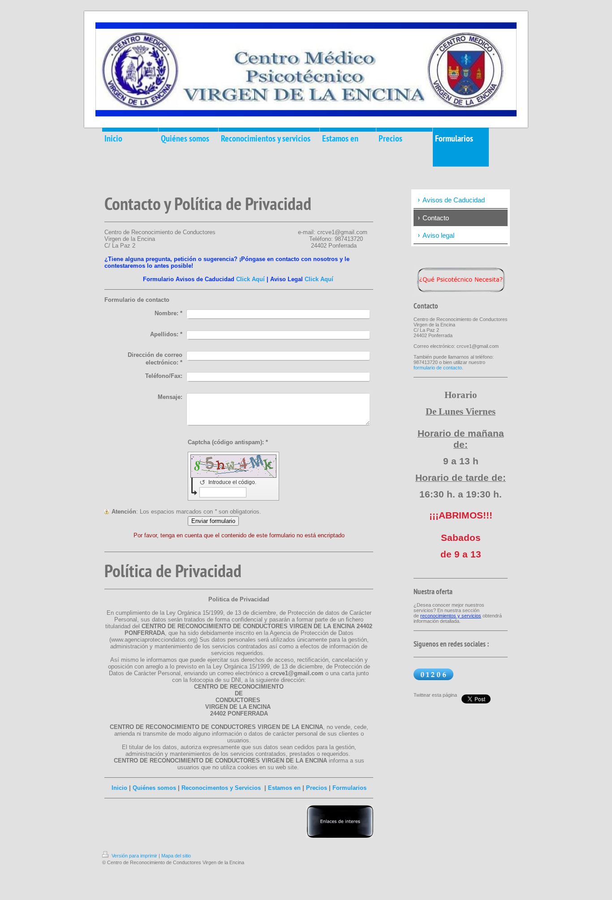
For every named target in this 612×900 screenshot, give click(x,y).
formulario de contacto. (438, 367)
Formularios (349, 787)
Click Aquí (250, 279)
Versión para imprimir (134, 855)
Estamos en (284, 787)
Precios (316, 787)
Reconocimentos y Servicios (221, 787)
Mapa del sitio (176, 855)
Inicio (119, 787)
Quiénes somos (154, 787)
